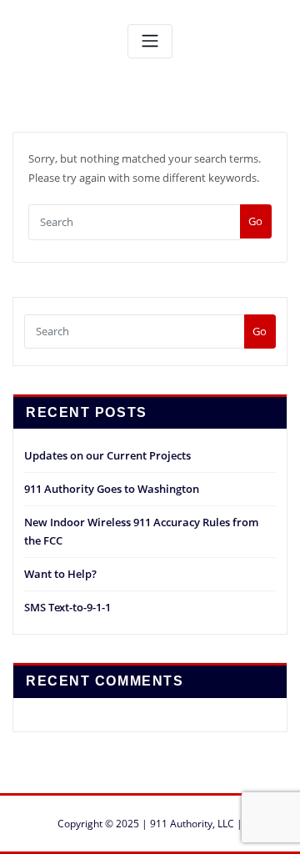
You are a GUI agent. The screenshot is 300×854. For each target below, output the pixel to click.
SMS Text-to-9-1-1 (67, 607)
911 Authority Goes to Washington (111, 488)
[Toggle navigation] (150, 41)
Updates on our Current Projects (107, 455)
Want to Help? (60, 573)
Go (255, 221)
